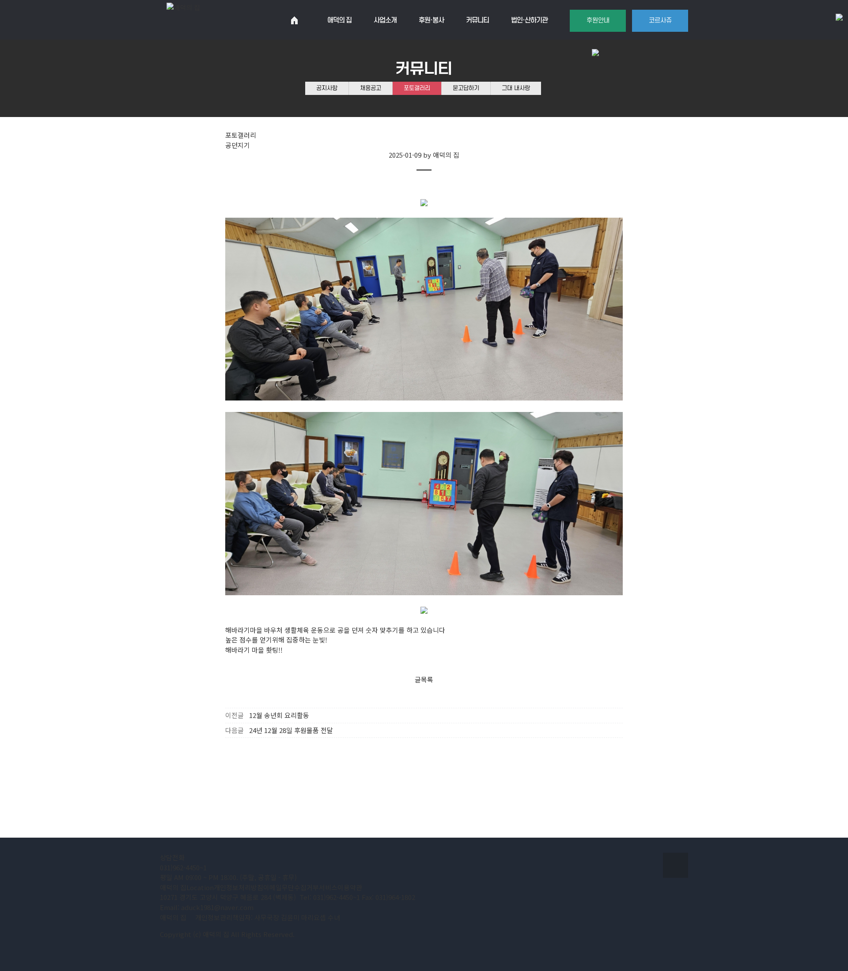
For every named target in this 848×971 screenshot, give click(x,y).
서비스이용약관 (340, 887)
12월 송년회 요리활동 (279, 715)
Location (200, 887)
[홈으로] (294, 20)
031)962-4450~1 (183, 867)
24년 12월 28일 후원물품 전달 (291, 730)
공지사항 (326, 88)
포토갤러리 (417, 88)
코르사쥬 (660, 20)
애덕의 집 (173, 887)
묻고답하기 (466, 88)
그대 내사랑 (516, 88)
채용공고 (370, 88)
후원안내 (598, 20)
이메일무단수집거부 (291, 887)
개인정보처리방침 (238, 887)
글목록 (424, 679)
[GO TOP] (675, 865)
